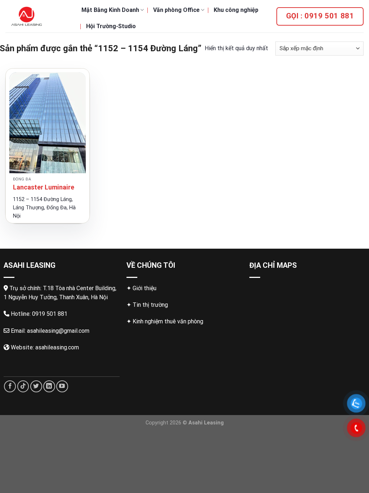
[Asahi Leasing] (38, 16)
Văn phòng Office (176, 9)
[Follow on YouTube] (62, 386)
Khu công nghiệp (236, 9)
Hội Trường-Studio (111, 26)
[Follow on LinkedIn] (49, 386)
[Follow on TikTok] (23, 386)
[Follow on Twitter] (36, 386)
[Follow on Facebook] (10, 386)
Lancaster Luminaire (43, 187)
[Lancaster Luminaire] (47, 122)
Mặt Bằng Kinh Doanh (110, 9)
